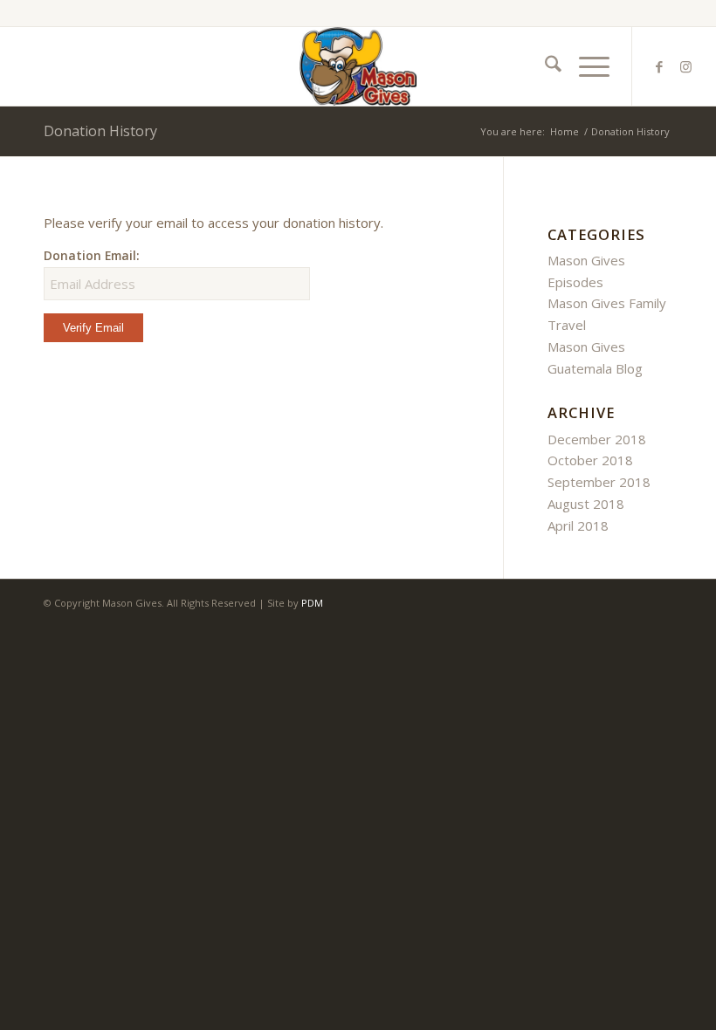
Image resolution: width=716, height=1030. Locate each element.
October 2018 (590, 460)
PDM (312, 602)
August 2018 (585, 503)
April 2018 (578, 525)
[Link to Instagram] (685, 66)
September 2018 (599, 482)
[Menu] (585, 66)
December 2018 (596, 439)
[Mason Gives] (358, 66)
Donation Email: (92, 255)
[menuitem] (544, 66)
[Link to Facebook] (659, 66)
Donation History (100, 131)
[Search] (544, 66)
